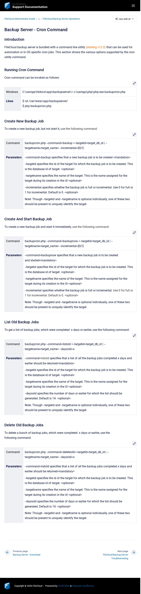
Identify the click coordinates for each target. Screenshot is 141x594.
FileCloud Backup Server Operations (61, 18)
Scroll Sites (64, 585)
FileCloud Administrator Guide (19, 18)
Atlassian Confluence (83, 585)
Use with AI (125, 19)
